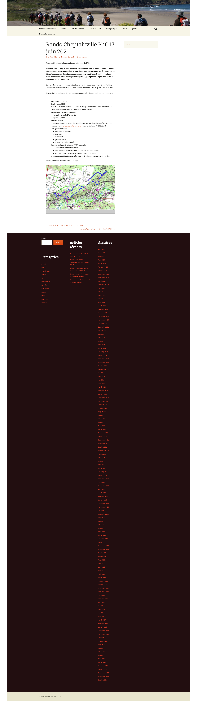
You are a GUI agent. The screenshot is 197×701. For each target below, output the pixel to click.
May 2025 (101, 299)
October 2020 (102, 482)
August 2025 (102, 288)
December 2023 (103, 359)
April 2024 (101, 345)
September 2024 (103, 327)
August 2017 (102, 602)
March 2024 (102, 348)
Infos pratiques (111, 29)
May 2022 (101, 422)
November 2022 (103, 401)
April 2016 (101, 659)
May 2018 (101, 570)
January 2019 (102, 542)
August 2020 (102, 489)
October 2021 (102, 447)
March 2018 (102, 578)
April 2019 (101, 532)
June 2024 (101, 338)
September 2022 (103, 408)
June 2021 (101, 458)
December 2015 (103, 673)
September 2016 (103, 641)
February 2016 (103, 666)
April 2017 (101, 616)
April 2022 (101, 426)
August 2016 (102, 645)
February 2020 (103, 496)
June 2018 (101, 567)
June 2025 (101, 295)
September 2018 (103, 556)
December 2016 (103, 630)
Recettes (44, 299)
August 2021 (102, 454)
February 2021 (103, 472)
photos (134, 29)
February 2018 (103, 581)
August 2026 (102, 249)
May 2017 (101, 613)
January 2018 (102, 585)
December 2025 (103, 274)
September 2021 (103, 450)
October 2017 (102, 595)
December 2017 (103, 588)
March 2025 (102, 306)
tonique (44, 303)
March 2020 (102, 493)
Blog (43, 267)
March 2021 (102, 468)
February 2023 (103, 390)
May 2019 (101, 528)
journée (44, 285)
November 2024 (103, 320)
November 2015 (103, 676)
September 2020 (103, 486)
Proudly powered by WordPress (50, 696)
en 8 (42, 278)
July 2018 (101, 563)
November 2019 (103, 507)
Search (43, 239)
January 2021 (102, 475)
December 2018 (103, 546)
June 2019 (101, 525)
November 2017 (103, 592)
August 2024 (102, 330)
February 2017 (103, 623)
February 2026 (103, 267)
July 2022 (101, 415)
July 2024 (101, 334)
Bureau (63, 29)
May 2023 (101, 380)
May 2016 (101, 655)
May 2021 (101, 461)
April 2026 (101, 260)
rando (73, 57)
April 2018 (101, 574)
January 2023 (102, 394)
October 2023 (102, 366)
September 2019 (103, 514)
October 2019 (102, 510)
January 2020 (102, 500)
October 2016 (102, 638)
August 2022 (102, 412)
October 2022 (102, 405)
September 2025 (103, 285)
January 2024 (102, 355)
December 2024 (103, 316)
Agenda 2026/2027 (95, 29)
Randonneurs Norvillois (47, 29)
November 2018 (103, 549)
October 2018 (102, 553)
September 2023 (103, 369)
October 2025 (102, 281)
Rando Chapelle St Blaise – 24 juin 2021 (65, 225)
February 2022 (103, 433)
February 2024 (103, 352)
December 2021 (103, 440)
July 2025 (101, 292)
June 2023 (101, 376)
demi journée (65, 57)
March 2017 (102, 620)
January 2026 (102, 270)
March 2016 (102, 662)
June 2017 (101, 609)
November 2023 (103, 362)
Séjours (124, 29)
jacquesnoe (83, 57)
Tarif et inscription (77, 29)
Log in (128, 44)
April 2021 (101, 465)
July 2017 (101, 606)
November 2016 (103, 634)
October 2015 (102, 680)
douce (43, 274)
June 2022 (101, 419)
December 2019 (103, 503)
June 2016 (101, 652)
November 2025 (103, 278)
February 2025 (103, 309)
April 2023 (101, 383)
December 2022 (103, 398)
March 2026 (102, 263)
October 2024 (102, 323)
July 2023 (101, 373)
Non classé (45, 289)
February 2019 (103, 539)
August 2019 (102, 518)
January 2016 (102, 669)
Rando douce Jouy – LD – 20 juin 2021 (97, 228)
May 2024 (101, 341)
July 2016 (101, 648)
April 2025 (101, 302)
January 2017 (102, 627)
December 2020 (103, 479)
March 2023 (102, 387)
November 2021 (103, 443)
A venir (43, 264)
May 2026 (101, 256)
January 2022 (102, 436)
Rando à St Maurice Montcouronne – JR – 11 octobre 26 (80, 262)
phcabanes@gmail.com (72, 126)
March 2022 (102, 429)
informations (45, 282)
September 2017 (103, 599)
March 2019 (102, 535)
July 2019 (101, 521)
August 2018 (102, 560)
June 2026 (101, 253)
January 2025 (102, 313)
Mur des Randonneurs (47, 34)
